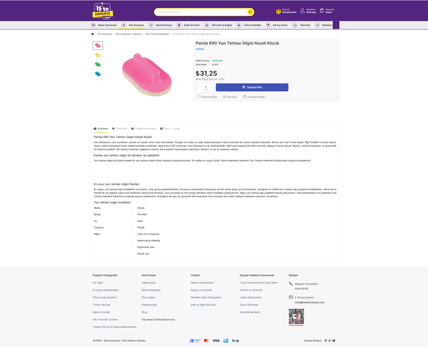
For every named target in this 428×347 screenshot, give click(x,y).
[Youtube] (333, 340)
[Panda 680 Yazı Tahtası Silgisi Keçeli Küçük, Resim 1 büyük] (98, 45)
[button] (307, 10)
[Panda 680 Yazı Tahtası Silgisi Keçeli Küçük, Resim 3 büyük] (98, 64)
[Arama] (250, 12)
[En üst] (92, 34)
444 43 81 (301, 288)
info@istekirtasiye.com (310, 302)
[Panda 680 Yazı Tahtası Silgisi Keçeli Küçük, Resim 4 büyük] (98, 74)
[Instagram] (326, 340)
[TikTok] (330, 340)
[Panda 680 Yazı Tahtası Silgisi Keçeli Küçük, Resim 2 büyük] (98, 55)
